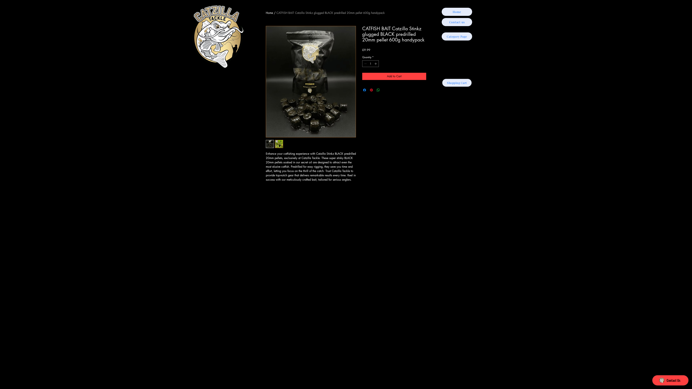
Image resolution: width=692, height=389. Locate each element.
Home (269, 13)
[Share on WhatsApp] (378, 90)
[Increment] (376, 64)
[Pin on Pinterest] (371, 90)
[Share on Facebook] (364, 90)
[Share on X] (385, 90)
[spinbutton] (370, 64)
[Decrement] (365, 64)
